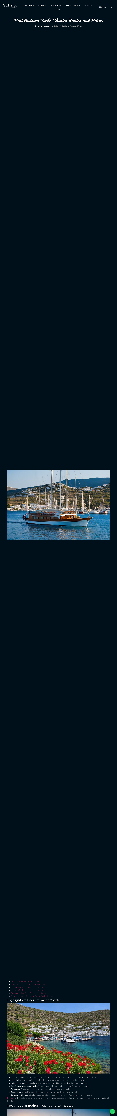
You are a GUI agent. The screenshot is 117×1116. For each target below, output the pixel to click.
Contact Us (88, 5)
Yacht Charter (42, 5)
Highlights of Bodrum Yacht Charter (26, 981)
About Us (77, 5)
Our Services (29, 5)
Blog (58, 9)
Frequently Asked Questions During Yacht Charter (32, 996)
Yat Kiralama (44, 26)
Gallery (68, 5)
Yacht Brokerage (56, 5)
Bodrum (10, 1098)
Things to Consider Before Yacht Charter (28, 987)
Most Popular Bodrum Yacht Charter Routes (29, 984)
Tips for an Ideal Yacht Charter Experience (28, 993)
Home (37, 26)
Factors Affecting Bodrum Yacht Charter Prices (30, 990)
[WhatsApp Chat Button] (112, 1111)
